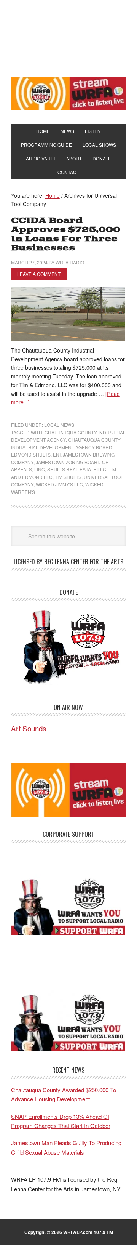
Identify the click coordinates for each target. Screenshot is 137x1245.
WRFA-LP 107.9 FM (68, 37)
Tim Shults (68, 477)
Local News (59, 424)
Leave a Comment (39, 274)
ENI (57, 454)
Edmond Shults (31, 454)
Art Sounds (28, 728)
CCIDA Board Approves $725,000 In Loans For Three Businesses (65, 234)
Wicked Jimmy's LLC (59, 484)
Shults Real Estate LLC (76, 469)
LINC (39, 469)
